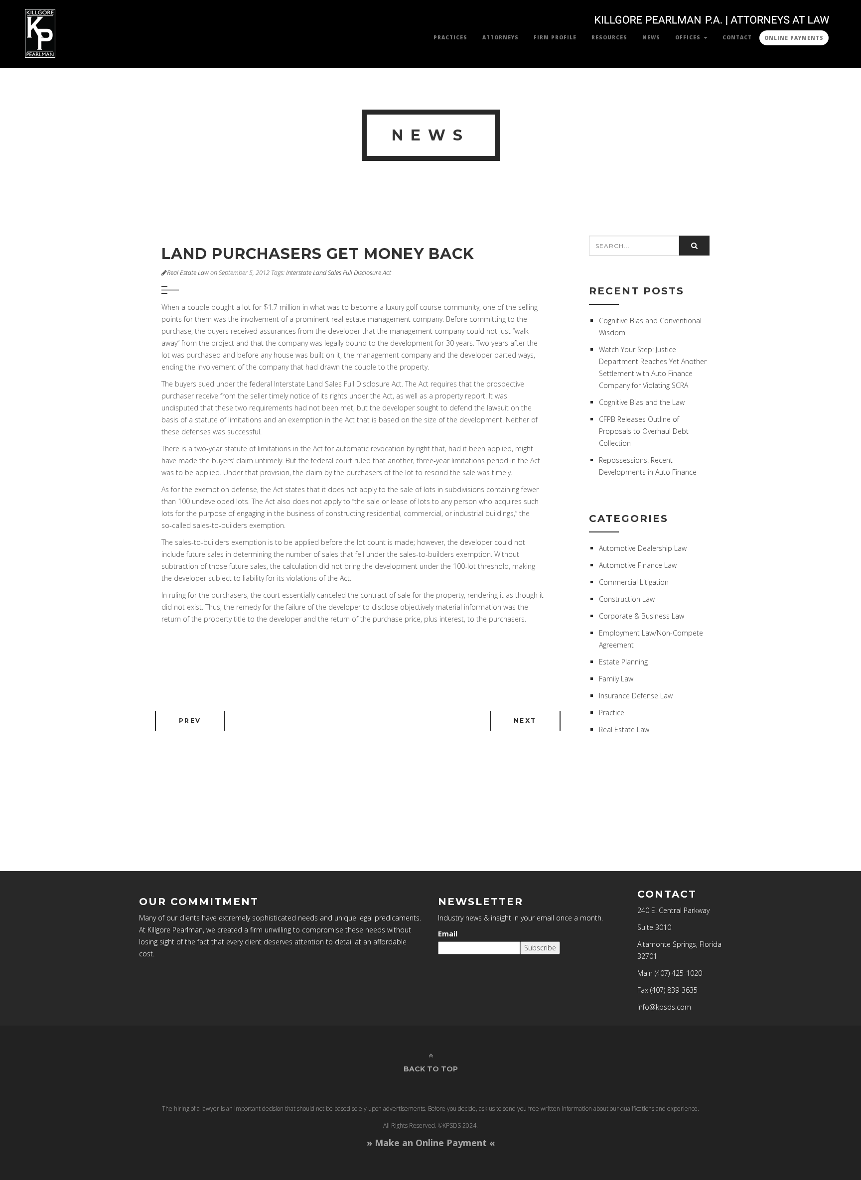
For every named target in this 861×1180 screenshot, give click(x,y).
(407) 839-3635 (674, 990)
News (651, 37)
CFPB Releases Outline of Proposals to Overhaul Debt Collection (644, 431)
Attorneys (500, 37)
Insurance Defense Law (636, 695)
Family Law (616, 678)
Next (525, 720)
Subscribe (540, 947)
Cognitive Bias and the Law (642, 402)
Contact (737, 37)
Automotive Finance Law (638, 565)
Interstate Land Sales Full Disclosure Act (338, 272)
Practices (450, 37)
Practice (611, 712)
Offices (689, 37)
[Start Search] (694, 246)
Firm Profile (555, 37)
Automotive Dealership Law (643, 548)
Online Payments (794, 37)
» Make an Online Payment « (431, 1143)
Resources (609, 37)
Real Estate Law (188, 272)
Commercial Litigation (634, 582)
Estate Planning (623, 661)
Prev (190, 720)
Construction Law (627, 599)
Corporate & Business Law (641, 616)
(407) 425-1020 (678, 973)
